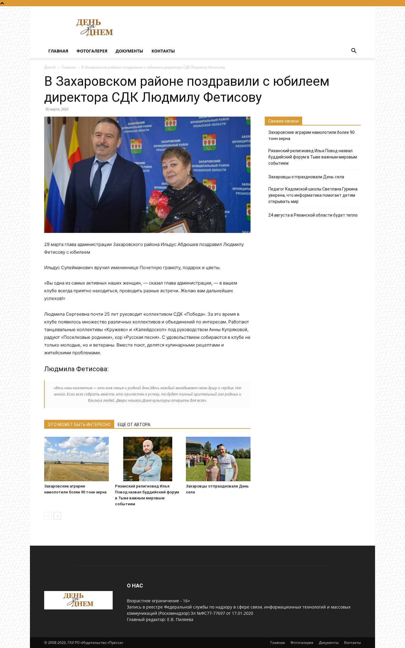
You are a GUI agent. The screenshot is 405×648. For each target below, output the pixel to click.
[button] (354, 51)
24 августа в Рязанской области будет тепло (313, 215)
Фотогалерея (91, 51)
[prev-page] (48, 516)
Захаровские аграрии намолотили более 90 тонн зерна (311, 135)
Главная (58, 51)
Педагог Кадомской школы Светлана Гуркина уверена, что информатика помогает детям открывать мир (313, 195)
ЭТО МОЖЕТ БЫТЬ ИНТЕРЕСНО (79, 424)
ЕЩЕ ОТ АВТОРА (134, 424)
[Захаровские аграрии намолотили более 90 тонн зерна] (76, 459)
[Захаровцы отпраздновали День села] (218, 459)
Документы (129, 51)
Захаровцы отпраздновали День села (306, 176)
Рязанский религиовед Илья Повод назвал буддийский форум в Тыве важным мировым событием (312, 157)
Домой (50, 67)
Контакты (163, 51)
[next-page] (57, 516)
